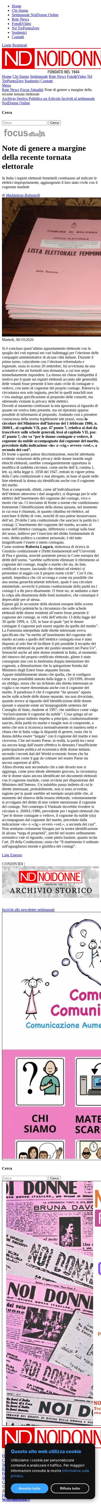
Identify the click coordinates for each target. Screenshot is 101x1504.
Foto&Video (21, 24)
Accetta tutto (29, 1488)
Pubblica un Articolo (45, 98)
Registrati (19, 45)
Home (16, 6)
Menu (6, 85)
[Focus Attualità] (24, 136)
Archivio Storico (15, 98)
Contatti (18, 37)
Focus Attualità (31, 90)
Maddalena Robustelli (23, 195)
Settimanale (39, 76)
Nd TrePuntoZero (25, 28)
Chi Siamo (20, 10)
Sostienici (19, 32)
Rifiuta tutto (70, 1488)
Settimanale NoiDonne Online (35, 15)
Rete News (20, 19)
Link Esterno (12, 855)
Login (6, 45)
